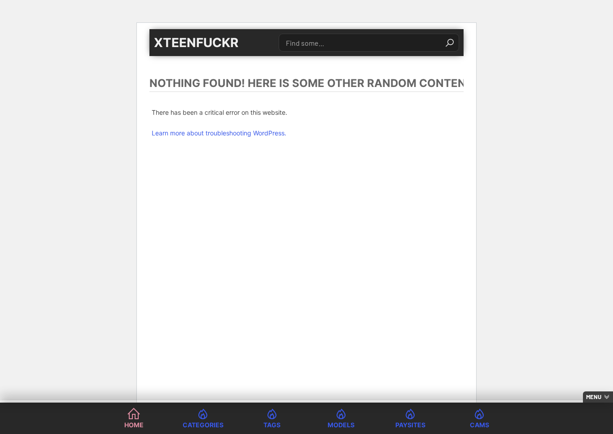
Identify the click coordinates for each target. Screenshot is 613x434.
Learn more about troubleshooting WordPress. (219, 133)
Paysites (410, 425)
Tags (271, 425)
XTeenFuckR (196, 42)
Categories (203, 425)
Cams (479, 425)
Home (134, 425)
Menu (593, 396)
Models (341, 425)
